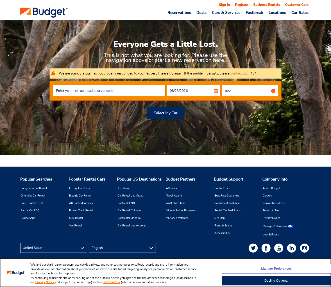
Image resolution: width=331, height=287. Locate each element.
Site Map (219, 218)
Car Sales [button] (299, 12)
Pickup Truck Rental (81, 210)
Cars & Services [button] (226, 12)
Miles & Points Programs (181, 210)
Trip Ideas (123, 188)
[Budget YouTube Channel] (279, 248)
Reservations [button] (179, 12)
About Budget (271, 188)
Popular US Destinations (139, 179)
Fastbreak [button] (254, 12)
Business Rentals (266, 4)
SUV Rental (76, 218)
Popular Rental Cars (87, 179)
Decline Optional (276, 280)
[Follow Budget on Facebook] (266, 248)
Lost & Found (271, 234)
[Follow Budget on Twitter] (254, 248)
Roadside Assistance (227, 203)
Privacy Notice (271, 218)
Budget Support (228, 179)
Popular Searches (36, 179)
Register (241, 4)
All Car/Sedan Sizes (81, 203)
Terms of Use (271, 210)
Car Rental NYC (127, 203)
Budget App (28, 218)
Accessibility (222, 233)
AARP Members (175, 203)
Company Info (275, 179)
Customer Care (296, 4)
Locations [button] (277, 12)
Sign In (224, 4)
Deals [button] (201, 12)
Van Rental (75, 225)
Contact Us (238, 73)
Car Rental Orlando (129, 218)
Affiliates (171, 188)
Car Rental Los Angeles (132, 225)
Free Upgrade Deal (32, 203)
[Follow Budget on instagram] (305, 248)
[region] (165, 272)
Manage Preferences (275, 226)
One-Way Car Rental (33, 195)
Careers (267, 195)
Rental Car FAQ (30, 210)
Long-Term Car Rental (34, 188)
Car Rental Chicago (129, 210)
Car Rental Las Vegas (130, 195)
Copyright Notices (274, 203)
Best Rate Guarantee (226, 195)
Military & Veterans (177, 218)
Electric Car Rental (80, 195)
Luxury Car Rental (80, 188)
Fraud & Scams (223, 225)
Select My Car (165, 113)
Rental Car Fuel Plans (227, 210)
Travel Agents (174, 195)
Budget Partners (180, 179)
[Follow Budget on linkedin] (292, 248)
